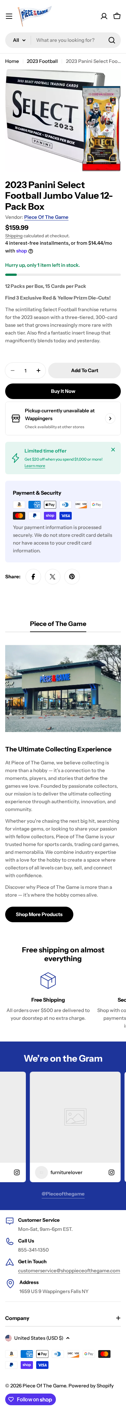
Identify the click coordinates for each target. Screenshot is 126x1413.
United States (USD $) (38, 1338)
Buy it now (63, 391)
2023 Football (42, 61)
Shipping (14, 235)
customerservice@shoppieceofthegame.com (69, 1270)
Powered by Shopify (91, 1386)
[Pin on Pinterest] (72, 576)
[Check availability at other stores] (110, 418)
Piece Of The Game (46, 217)
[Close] (113, 449)
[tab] (58, 625)
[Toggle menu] (9, 16)
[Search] (112, 40)
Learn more (35, 465)
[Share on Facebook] (33, 576)
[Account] (104, 16)
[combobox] (63, 40)
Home (12, 61)
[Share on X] (52, 576)
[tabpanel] (63, 781)
